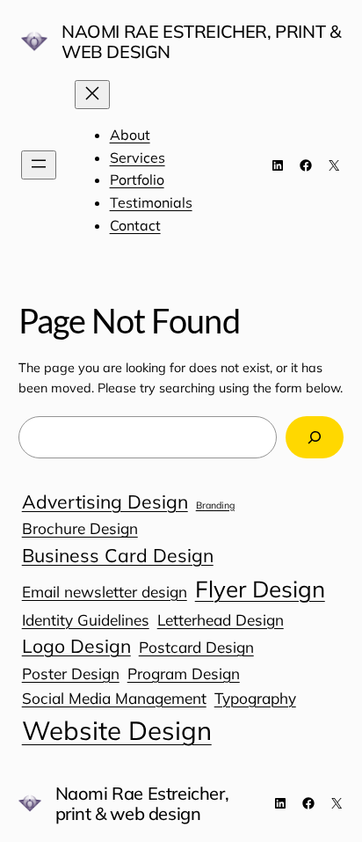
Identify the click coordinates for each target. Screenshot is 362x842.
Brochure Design (80, 528)
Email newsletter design (104, 591)
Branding (215, 505)
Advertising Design (105, 501)
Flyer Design (260, 589)
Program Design (183, 673)
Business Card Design (118, 555)
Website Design (117, 730)
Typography (255, 698)
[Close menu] (92, 94)
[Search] (315, 437)
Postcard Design (196, 647)
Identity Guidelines (85, 620)
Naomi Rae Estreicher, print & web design (201, 41)
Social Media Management (114, 698)
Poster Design (70, 673)
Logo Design (76, 645)
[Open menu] (38, 164)
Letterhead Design (220, 620)
